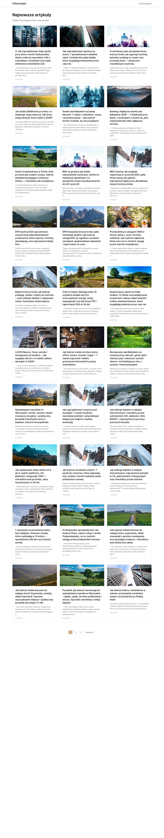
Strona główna (145, 3)
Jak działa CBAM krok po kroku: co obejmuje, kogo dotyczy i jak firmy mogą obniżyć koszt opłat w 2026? (34, 114)
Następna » (90, 632)
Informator (19, 3)
